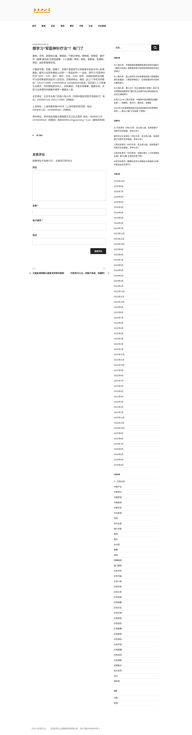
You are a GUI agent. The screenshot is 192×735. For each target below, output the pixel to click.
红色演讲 (118, 639)
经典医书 (118, 665)
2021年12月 (119, 354)
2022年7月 (118, 318)
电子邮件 (37, 220)
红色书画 (118, 576)
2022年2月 (118, 344)
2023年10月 (119, 244)
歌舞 (116, 550)
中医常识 (118, 492)
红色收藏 (118, 602)
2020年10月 (119, 428)
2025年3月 (118, 207)
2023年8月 (118, 254)
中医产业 (118, 487)
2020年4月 (118, 459)
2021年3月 (118, 402)
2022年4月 (118, 333)
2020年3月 (118, 465)
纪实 (53, 26)
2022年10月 (119, 302)
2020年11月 (119, 423)
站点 (34, 235)
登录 (116, 703)
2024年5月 (118, 218)
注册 (116, 698)
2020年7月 (118, 444)
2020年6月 (118, 449)
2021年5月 (118, 391)
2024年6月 (118, 212)
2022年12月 (119, 291)
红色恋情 (118, 597)
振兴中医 (118, 529)
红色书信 (118, 571)
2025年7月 (118, 191)
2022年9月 (118, 307)
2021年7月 (118, 381)
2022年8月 (118, 312)
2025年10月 (119, 181)
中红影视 (102, 26)
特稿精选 (118, 560)
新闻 (44, 26)
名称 (35, 206)
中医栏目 (118, 508)
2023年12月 (119, 233)
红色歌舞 (118, 628)
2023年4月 (118, 276)
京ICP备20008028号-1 (90, 728)
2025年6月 (118, 197)
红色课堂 (118, 660)
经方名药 (118, 670)
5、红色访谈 (119, 481)
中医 (81, 26)
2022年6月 (118, 323)
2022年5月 (118, 328)
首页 (34, 26)
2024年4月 (118, 223)
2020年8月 (118, 439)
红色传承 (118, 586)
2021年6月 (118, 386)
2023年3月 (118, 281)
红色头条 (118, 592)
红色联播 (118, 650)
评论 (34, 167)
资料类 (117, 681)
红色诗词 (118, 655)
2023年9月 (118, 249)
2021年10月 (119, 365)
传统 (116, 518)
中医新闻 (118, 502)
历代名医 (118, 523)
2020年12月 (119, 417)
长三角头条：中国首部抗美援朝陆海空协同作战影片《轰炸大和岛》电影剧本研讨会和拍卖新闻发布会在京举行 (136, 68)
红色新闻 (118, 618)
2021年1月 (118, 412)
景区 (72, 26)
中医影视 (118, 497)
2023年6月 (118, 265)
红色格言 (118, 623)
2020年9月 (118, 433)
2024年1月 (118, 228)
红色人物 (118, 581)
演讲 (62, 26)
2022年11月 (119, 297)
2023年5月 (118, 270)
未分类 (117, 544)
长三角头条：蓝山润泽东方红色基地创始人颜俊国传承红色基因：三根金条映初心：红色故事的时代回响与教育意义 (136, 79)
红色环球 (118, 644)
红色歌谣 (118, 634)
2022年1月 (118, 349)
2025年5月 (118, 202)
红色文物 (118, 613)
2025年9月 (118, 186)
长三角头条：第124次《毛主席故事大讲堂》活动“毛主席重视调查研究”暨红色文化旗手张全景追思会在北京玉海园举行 (136, 91)
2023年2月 (118, 286)
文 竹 (46, 44)
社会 (91, 26)
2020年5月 (118, 454)
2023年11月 (119, 239)
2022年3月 (118, 339)
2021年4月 (118, 396)
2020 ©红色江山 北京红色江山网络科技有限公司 (56, 728)
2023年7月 (118, 260)
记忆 (116, 676)
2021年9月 (118, 370)
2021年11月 (119, 360)
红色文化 (118, 608)
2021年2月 (118, 407)
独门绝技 (39, 135)
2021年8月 (118, 375)
